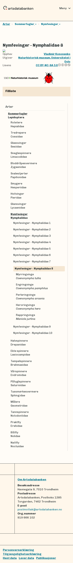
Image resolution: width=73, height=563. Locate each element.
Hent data (10, 558)
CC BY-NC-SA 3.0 (47, 65)
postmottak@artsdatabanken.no (40, 509)
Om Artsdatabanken (32, 479)
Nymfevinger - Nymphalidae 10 (32, 333)
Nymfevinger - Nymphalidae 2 (32, 229)
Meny (65, 8)
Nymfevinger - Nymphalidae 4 (32, 242)
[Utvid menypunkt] (63, 113)
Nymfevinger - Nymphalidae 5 (32, 248)
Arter (6, 24)
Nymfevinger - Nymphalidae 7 (32, 261)
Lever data (26, 558)
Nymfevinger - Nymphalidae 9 (32, 326)
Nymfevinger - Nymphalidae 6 (32, 255)
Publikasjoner (46, 558)
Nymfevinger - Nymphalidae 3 (32, 235)
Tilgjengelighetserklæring (22, 554)
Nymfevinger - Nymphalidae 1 (32, 223)
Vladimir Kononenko (57, 54)
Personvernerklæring (18, 550)
